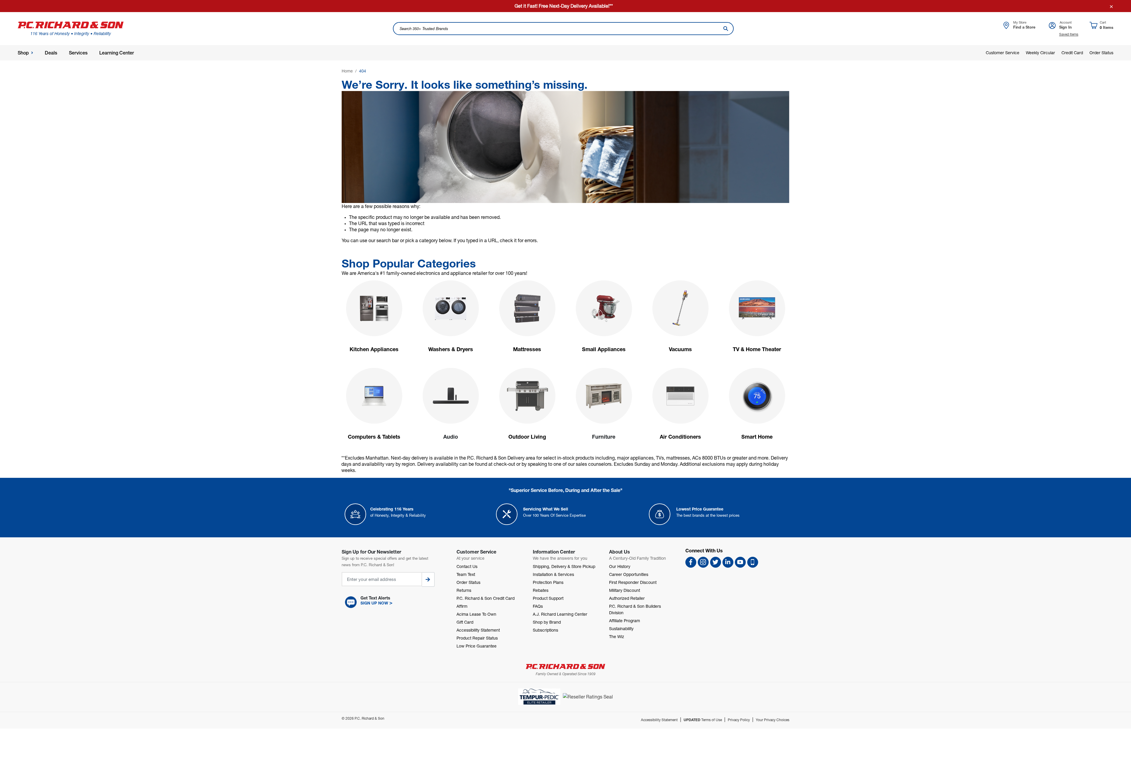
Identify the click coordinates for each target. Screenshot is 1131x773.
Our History (619, 566)
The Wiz (616, 636)
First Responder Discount (633, 582)
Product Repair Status (477, 637)
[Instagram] (703, 562)
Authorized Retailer (627, 598)
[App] (752, 562)
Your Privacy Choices (772, 720)
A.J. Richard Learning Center (560, 614)
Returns (464, 590)
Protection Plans (548, 582)
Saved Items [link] (1068, 34)
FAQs (538, 606)
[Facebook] (690, 562)
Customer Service (1002, 52)
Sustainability (621, 628)
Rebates (540, 590)
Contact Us (467, 566)
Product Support (548, 598)
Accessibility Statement (478, 629)
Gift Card (465, 622)
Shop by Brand (547, 622)
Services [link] (78, 53)
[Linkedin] (727, 562)
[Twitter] (715, 562)
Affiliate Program (624, 620)
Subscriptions (545, 629)
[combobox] (563, 28)
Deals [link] (51, 53)
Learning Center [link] (116, 53)
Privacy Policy (739, 720)
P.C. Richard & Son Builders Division (635, 609)
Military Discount (624, 590)
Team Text (466, 574)
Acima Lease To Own (476, 614)
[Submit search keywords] (725, 28)
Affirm (462, 606)
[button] (393, 602)
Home (347, 70)
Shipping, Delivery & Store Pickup (564, 566)
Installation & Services (553, 574)
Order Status (1101, 52)
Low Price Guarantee (477, 645)
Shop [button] (23, 53)
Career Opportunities (628, 574)
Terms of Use (703, 720)
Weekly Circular (1040, 52)
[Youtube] (740, 562)
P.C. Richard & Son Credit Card (486, 598)
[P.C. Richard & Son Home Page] (565, 666)
